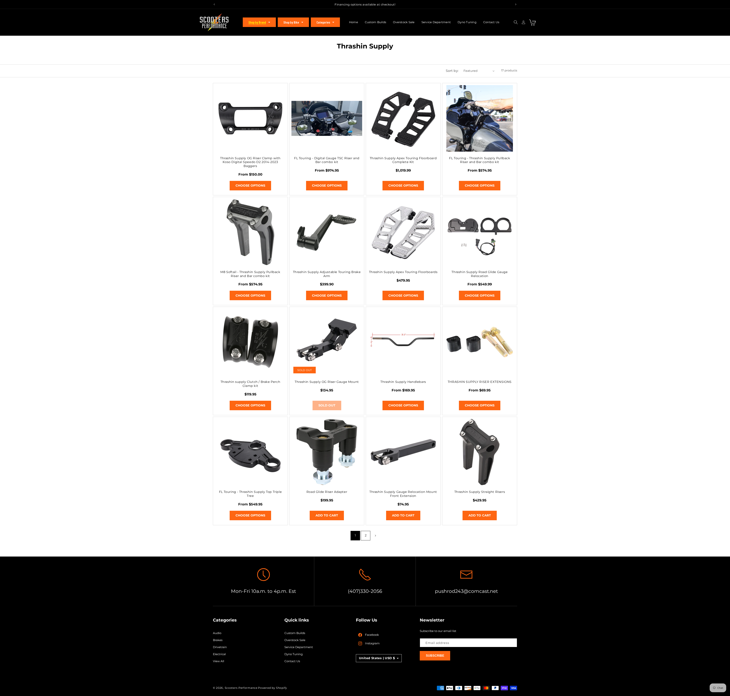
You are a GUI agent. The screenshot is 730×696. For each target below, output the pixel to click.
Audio (217, 633)
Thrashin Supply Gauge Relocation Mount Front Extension (403, 494)
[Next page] (375, 535)
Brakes (217, 640)
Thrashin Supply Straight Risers (479, 492)
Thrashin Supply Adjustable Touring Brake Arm (327, 274)
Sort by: (452, 71)
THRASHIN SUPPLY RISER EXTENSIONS (480, 382)
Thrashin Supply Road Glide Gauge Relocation (479, 274)
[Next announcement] (516, 4)
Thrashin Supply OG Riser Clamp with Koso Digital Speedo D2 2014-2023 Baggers (250, 162)
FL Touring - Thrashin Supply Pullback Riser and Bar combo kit (479, 160)
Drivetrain (220, 647)
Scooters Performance (241, 688)
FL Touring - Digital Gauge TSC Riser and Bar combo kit (326, 160)
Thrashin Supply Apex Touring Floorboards (403, 272)
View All (218, 661)
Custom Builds (294, 633)
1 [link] (355, 535)
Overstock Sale (294, 640)
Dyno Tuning (293, 654)
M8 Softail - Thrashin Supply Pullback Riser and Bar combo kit (250, 274)
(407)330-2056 (365, 591)
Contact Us (292, 661)
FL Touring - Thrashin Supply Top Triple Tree (250, 494)
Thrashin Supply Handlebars (403, 382)
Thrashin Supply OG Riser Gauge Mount (327, 382)
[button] (259, 22)
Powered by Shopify (272, 688)
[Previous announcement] (214, 4)
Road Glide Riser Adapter (326, 492)
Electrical (219, 654)
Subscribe (435, 655)
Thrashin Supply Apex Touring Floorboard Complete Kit (403, 160)
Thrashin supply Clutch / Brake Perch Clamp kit (250, 384)
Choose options (250, 185)
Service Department (298, 647)
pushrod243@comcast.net (466, 591)
